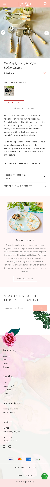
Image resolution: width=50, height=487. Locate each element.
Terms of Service (20, 467)
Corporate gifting (10, 386)
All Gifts (6, 382)
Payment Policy (9, 412)
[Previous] (3, 32)
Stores (5, 393)
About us (6, 356)
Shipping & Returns (10, 409)
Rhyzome (29, 475)
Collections (7, 390)
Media (5, 359)
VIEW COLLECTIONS (25, 279)
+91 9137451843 (10, 441)
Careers (6, 367)
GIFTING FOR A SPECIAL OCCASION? (21, 163)
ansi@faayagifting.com (11, 431)
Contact (6, 363)
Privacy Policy (31, 467)
